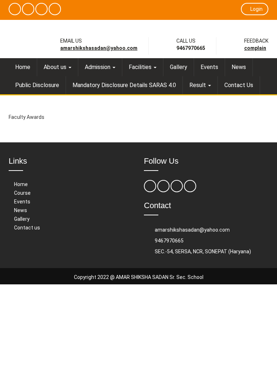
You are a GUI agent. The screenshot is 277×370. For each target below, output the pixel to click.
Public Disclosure (37, 85)
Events (209, 67)
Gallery (178, 67)
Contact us (27, 228)
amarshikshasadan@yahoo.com (98, 48)
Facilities (141, 67)
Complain (255, 48)
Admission (98, 67)
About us (56, 67)
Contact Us (238, 85)
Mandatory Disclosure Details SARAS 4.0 (124, 85)
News (239, 67)
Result (198, 85)
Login (256, 9)
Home (22, 67)
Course (22, 193)
